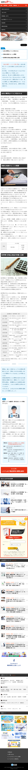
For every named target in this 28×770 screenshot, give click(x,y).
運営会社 (10, 752)
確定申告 (3, 29)
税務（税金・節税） (18, 689)
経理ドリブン (7, 2)
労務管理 (19, 696)
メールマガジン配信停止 (13, 758)
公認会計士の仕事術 (5, 690)
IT (18, 5)
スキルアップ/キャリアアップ (13, 702)
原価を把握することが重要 (9, 54)
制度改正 (22, 702)
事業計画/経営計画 (5, 9)
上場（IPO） (4, 12)
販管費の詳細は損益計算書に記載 (11, 57)
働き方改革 (14, 696)
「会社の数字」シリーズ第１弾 (10, 64)
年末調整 (24, 696)
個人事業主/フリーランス (7, 19)
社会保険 (9, 696)
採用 (2, 696)
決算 (11, 689)
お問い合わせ (11, 754)
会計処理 (3, 689)
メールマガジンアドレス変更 (14, 756)
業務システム (3, 708)
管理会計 (7, 689)
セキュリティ (15, 708)
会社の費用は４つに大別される (10, 51)
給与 (5, 696)
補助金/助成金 (4, 26)
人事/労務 (10, 5)
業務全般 (15, 5)
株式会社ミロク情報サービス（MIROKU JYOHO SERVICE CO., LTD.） (16, 443)
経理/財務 (5, 5)
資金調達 (3, 22)
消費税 (24, 689)
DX (20, 708)
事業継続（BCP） (5, 16)
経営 (1, 5)
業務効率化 (3, 702)
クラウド (9, 708)
